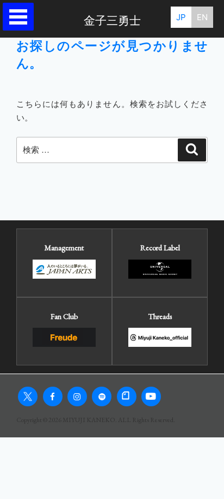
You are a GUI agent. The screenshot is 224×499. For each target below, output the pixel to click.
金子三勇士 (112, 20)
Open (21, 17)
